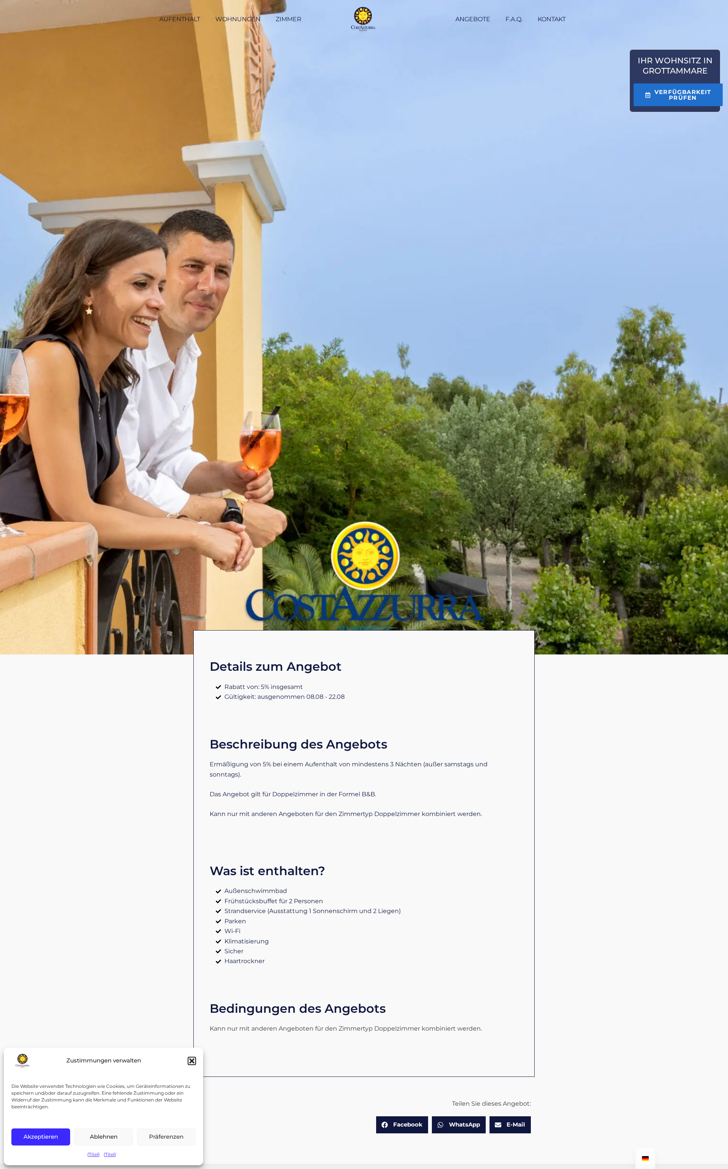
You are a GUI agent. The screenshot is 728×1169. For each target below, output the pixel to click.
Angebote (472, 19)
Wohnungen (237, 19)
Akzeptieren (41, 1136)
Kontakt (552, 19)
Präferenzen (166, 1136)
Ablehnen (104, 1136)
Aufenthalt (179, 19)
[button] (192, 1061)
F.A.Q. (513, 19)
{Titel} (93, 1154)
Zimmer (288, 19)
